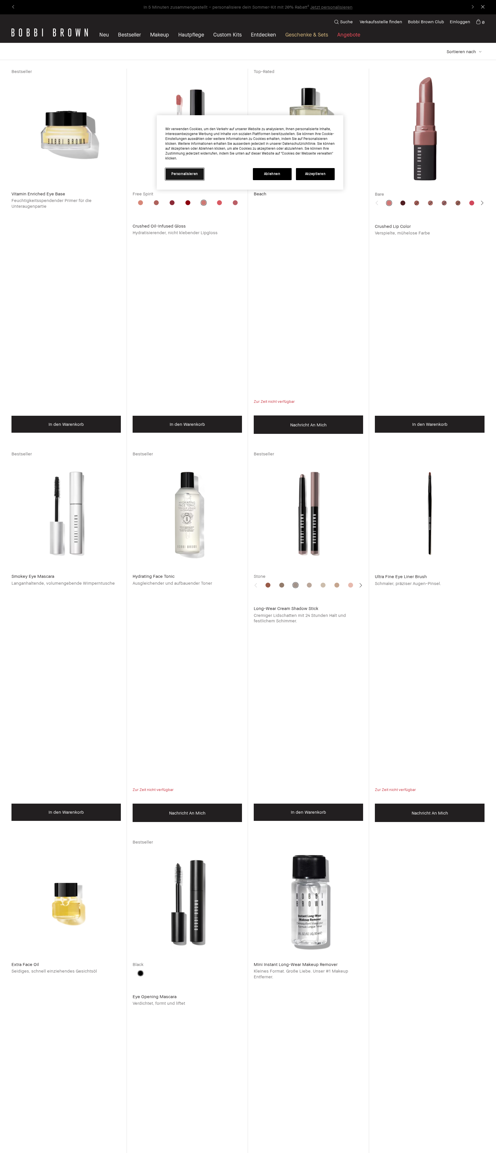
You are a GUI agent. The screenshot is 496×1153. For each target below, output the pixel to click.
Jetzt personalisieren (331, 6)
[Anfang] (478, 871)
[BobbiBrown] (49, 32)
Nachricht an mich (308, 424)
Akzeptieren (315, 174)
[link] (480, 22)
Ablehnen (272, 174)
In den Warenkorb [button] (66, 424)
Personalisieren (184, 174)
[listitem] (66, 260)
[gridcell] (140, 202)
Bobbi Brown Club (426, 21)
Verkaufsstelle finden (381, 21)
